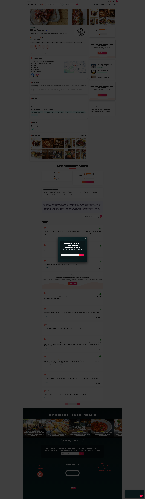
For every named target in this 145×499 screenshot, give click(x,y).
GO (81, 255)
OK (141, 495)
